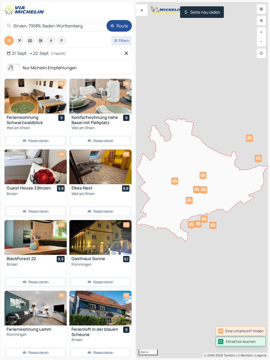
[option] (9, 40)
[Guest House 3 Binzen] (35, 166)
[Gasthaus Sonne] (100, 237)
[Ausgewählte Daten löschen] (127, 53)
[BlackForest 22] (35, 237)
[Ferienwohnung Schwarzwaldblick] (35, 96)
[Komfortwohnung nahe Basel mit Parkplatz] (100, 96)
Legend (260, 355)
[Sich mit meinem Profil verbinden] (261, 9)
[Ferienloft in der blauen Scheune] (100, 308)
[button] (212, 225)
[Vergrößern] (261, 32)
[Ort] (261, 53)
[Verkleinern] (261, 41)
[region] (202, 180)
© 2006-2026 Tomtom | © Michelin (228, 355)
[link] (241, 331)
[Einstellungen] (261, 20)
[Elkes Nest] (100, 166)
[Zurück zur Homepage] (25, 10)
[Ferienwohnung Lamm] (35, 308)
